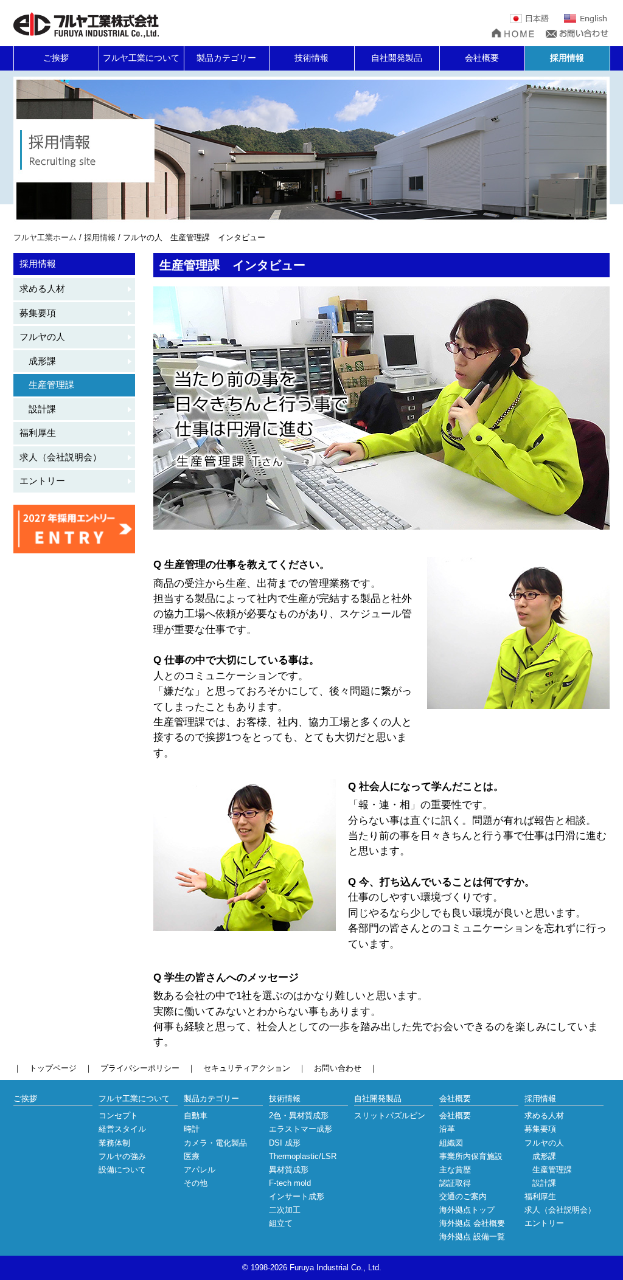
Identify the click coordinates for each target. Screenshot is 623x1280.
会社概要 (482, 58)
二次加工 (285, 1209)
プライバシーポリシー (139, 1068)
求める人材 (42, 288)
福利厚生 (37, 432)
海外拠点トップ (467, 1209)
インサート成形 (296, 1196)
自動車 (195, 1115)
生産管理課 (46, 384)
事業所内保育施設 (471, 1156)
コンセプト (118, 1115)
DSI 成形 (285, 1142)
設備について (122, 1169)
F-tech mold (290, 1183)
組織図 (451, 1142)
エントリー (42, 481)
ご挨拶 (56, 58)
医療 (192, 1156)
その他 (195, 1183)
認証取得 (455, 1183)
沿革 (447, 1128)
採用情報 (567, 58)
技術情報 (311, 58)
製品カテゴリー (226, 58)
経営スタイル (122, 1128)
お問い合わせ (337, 1068)
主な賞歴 (455, 1169)
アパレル (199, 1169)
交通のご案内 (463, 1196)
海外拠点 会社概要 (472, 1223)
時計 (192, 1128)
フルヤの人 (42, 336)
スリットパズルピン (389, 1115)
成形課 (37, 361)
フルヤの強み (122, 1156)
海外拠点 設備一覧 (472, 1236)
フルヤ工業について (141, 58)
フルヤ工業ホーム (45, 237)
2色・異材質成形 (299, 1115)
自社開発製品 (396, 58)
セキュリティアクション (246, 1068)
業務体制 (114, 1142)
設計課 (37, 409)
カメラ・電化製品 (215, 1142)
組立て (281, 1223)
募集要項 (37, 313)
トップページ (53, 1068)
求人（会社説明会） (60, 457)
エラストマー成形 (300, 1128)
